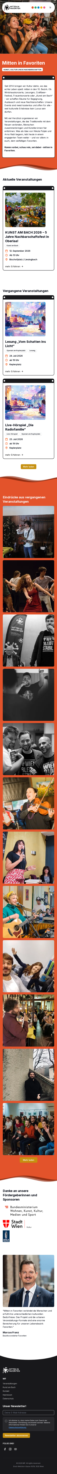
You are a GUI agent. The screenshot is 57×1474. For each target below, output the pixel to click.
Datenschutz (8, 1398)
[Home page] (12, 7)
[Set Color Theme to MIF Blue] (38, 7)
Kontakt (6, 1391)
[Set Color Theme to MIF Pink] (44, 7)
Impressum (7, 1395)
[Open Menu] (50, 7)
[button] (28, 532)
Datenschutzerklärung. (18, 1427)
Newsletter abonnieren (16, 1435)
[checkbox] (6, 1421)
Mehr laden (28, 466)
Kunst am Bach (9, 1387)
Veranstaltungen (10, 1383)
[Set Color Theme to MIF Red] (33, 7)
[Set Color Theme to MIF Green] (35, 7)
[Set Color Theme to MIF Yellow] (41, 7)
